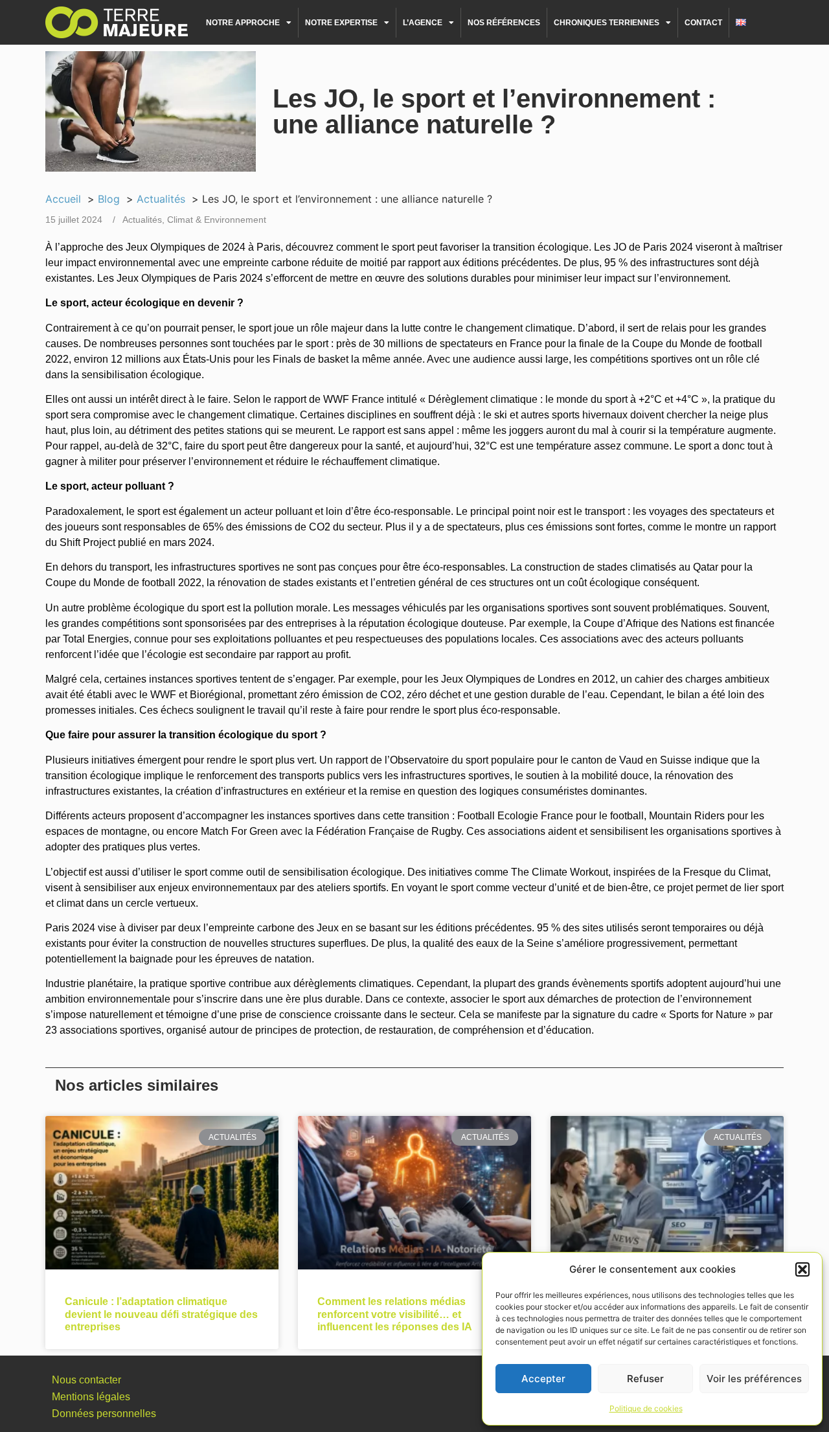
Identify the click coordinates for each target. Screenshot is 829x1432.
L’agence (422, 22)
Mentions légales (91, 1396)
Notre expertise (341, 22)
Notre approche (243, 22)
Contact (703, 22)
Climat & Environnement (216, 219)
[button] (802, 1269)
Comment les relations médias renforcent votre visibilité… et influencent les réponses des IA (394, 1314)
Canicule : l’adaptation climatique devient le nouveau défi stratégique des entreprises (161, 1314)
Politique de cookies (646, 1408)
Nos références (504, 22)
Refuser (645, 1378)
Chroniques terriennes (606, 22)
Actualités (142, 219)
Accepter (543, 1378)
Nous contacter (86, 1379)
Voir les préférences (754, 1378)
